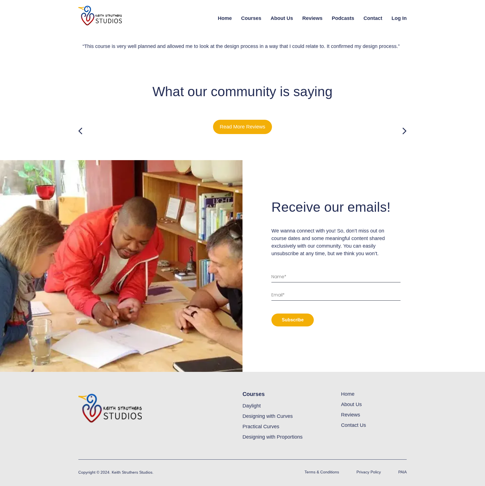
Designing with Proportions (272, 437)
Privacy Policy (368, 472)
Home (225, 18)
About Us (282, 18)
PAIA (402, 472)
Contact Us (353, 425)
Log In (399, 18)
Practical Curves (260, 426)
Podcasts (343, 18)
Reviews (312, 18)
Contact (372, 18)
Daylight (251, 406)
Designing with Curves (267, 416)
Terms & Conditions (322, 472)
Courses (251, 18)
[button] (80, 131)
